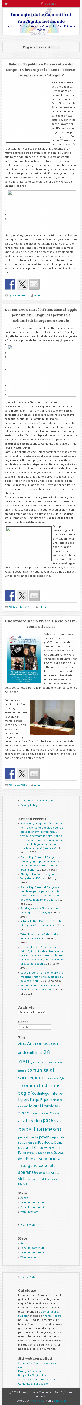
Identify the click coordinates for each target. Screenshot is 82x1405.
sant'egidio (40, 1152)
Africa (22, 1043)
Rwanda (30, 1152)
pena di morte (28, 1137)
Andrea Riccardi (42, 1043)
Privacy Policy (29, 805)
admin (38, 295)
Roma (22, 1152)
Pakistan (58, 1121)
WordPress (36, 1400)
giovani (33, 1106)
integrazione (36, 1113)
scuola (50, 1152)
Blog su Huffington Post (32, 1375)
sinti (35, 1159)
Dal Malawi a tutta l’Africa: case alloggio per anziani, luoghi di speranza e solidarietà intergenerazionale (41, 315)
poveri (44, 1137)
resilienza (49, 1147)
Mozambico (34, 1120)
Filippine (46, 1099)
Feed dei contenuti (32, 1202)
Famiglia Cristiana (29, 1371)
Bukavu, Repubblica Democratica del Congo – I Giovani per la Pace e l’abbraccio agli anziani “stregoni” (41, 69)
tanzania (41, 1172)
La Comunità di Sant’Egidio (37, 800)
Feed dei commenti (32, 1207)
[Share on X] (22, 284)
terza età (52, 1172)
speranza (27, 1172)
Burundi (37, 1062)
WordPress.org (29, 1211)
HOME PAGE (27, 1224)
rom (57, 1147)
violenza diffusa (41, 1179)
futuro (56, 1100)
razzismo (33, 1142)
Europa (35, 1099)
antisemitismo (30, 1052)
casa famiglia (49, 1062)
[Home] (5, 4)
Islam (46, 1113)
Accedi (24, 1197)
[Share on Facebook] (10, 284)
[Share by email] (34, 284)
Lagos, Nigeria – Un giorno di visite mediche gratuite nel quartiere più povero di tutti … (41, 976)
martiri (22, 1121)
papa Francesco (39, 1128)
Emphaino (60, 1400)
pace (48, 1120)
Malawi (55, 1113)
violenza (25, 1178)
